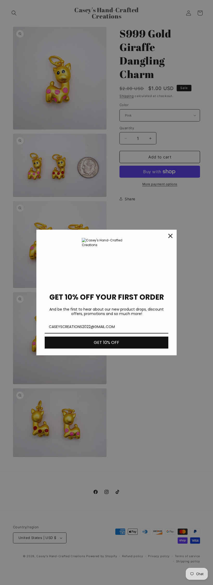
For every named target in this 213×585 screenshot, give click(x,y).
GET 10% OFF (106, 342)
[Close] (170, 236)
